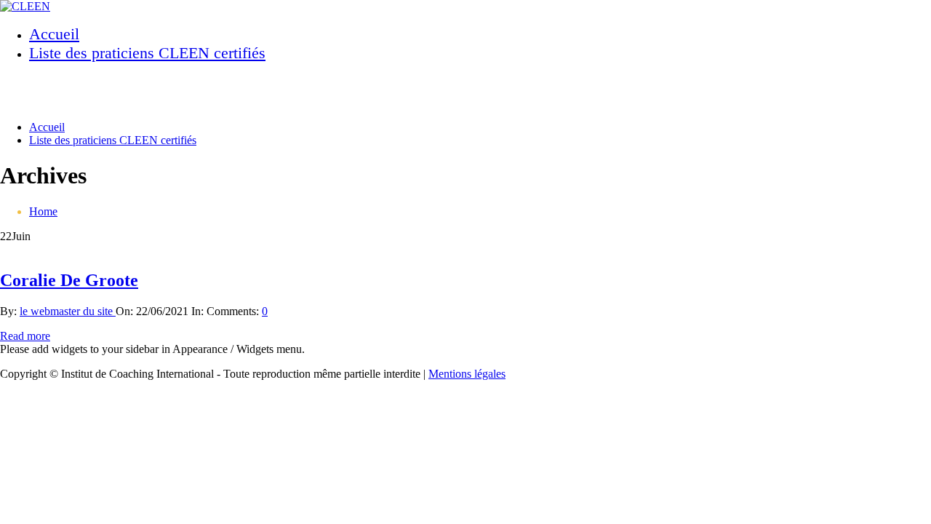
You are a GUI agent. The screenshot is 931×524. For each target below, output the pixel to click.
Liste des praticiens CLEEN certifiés (147, 53)
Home (43, 211)
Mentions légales (467, 374)
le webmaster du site (68, 311)
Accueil (54, 34)
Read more (25, 336)
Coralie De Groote (69, 280)
